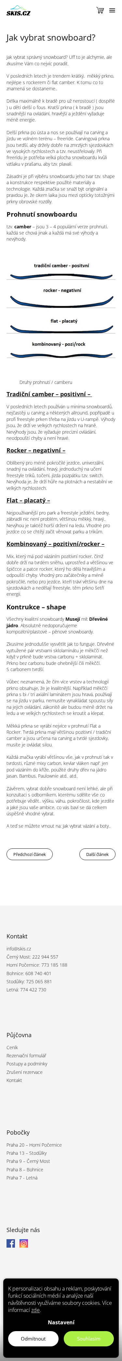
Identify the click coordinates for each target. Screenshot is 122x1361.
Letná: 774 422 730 (26, 989)
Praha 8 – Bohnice (25, 1169)
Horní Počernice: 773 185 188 (37, 965)
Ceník (12, 1047)
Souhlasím (89, 1338)
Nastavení (61, 1322)
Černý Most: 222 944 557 (32, 957)
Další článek (97, 854)
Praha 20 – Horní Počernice (34, 1145)
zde (35, 1310)
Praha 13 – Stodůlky (27, 1153)
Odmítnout (33, 1338)
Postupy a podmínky (27, 1064)
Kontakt (14, 1080)
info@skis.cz (19, 949)
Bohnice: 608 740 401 (29, 973)
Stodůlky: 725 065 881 (29, 981)
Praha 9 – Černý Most (28, 1161)
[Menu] (112, 10)
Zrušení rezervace (25, 1072)
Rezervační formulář (26, 1055)
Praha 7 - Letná (22, 1178)
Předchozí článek (29, 854)
